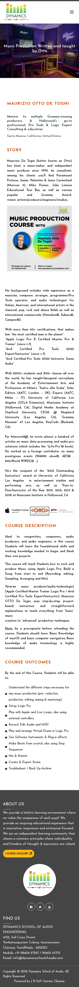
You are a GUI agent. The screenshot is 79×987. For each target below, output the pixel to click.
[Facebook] (31, 906)
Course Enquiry (17, 854)
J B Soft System (41, 981)
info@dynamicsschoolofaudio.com (38, 958)
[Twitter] (40, 906)
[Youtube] (49, 906)
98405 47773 (51, 953)
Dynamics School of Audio (46, 971)
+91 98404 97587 (27, 953)
